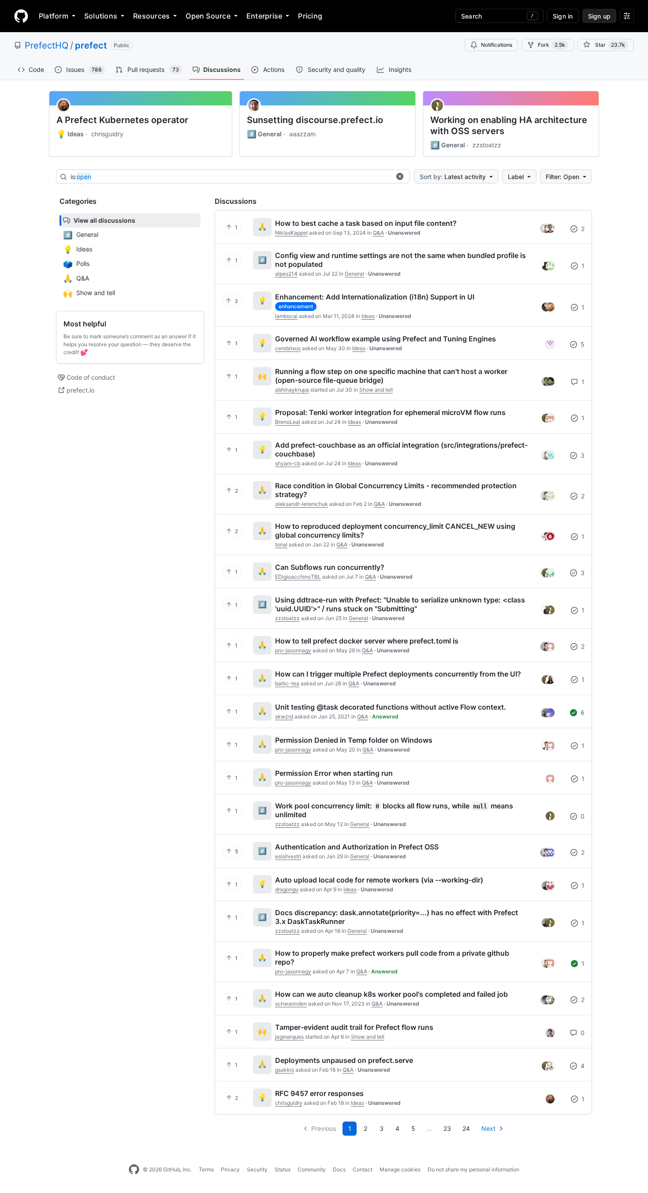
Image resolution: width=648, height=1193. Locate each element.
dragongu (286, 889)
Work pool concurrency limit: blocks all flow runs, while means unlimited (394, 810)
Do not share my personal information (473, 1169)
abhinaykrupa (292, 389)
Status (282, 1169)
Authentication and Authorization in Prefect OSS (357, 846)
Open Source (208, 15)
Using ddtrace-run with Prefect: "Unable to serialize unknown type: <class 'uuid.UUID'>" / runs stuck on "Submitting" (400, 604)
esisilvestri (288, 856)
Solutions (100, 15)
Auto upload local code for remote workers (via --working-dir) (379, 879)
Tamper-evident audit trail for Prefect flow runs (354, 1027)
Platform (53, 15)
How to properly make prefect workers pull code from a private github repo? (392, 957)
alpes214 (286, 273)
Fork (551, 44)
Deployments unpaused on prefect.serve (344, 1060)
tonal (281, 544)
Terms (206, 1169)
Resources (151, 15)
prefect (91, 45)
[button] (399, 176)
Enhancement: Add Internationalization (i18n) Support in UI (374, 296)
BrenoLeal (287, 422)
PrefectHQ (46, 45)
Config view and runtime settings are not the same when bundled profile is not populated (400, 260)
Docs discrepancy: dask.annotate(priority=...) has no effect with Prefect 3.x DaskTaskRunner (396, 917)
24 (466, 1128)
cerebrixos (288, 348)
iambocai (286, 316)
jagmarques (289, 1036)
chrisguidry (107, 134)
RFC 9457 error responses (319, 1093)
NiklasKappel (291, 232)
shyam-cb (287, 463)
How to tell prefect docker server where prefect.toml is (366, 640)
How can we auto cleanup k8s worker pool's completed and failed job (391, 994)
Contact (362, 1169)
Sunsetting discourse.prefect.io (315, 120)
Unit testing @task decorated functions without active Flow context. (390, 707)
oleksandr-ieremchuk (301, 504)
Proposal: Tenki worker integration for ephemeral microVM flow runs (390, 412)
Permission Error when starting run (334, 773)
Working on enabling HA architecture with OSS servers (508, 125)
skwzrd (284, 716)
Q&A (378, 232)
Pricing (310, 15)
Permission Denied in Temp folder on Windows (353, 740)
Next (488, 1128)
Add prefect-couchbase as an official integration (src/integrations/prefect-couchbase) (401, 449)
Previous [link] (323, 1128)
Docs (339, 1169)
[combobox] (231, 177)
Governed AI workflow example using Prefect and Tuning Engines (385, 338)
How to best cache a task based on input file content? (366, 223)
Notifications (496, 44)
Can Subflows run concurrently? (329, 567)
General (264, 134)
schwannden (291, 1003)
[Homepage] (21, 16)
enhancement (296, 306)
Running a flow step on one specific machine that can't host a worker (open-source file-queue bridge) (391, 376)
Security (257, 1169)
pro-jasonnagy (293, 650)
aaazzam (302, 134)
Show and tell (376, 389)
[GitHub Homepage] (134, 1169)
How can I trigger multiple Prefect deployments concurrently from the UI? (398, 673)
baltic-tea (287, 683)
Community (312, 1169)
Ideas (70, 134)
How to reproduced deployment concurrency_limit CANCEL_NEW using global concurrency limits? (395, 530)
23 (447, 1128)
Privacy (230, 1169)
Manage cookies (400, 1169)
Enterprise (264, 15)
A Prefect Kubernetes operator (122, 120)
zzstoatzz (487, 145)
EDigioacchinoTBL (298, 576)
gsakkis (284, 1069)
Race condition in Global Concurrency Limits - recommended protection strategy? (396, 490)
